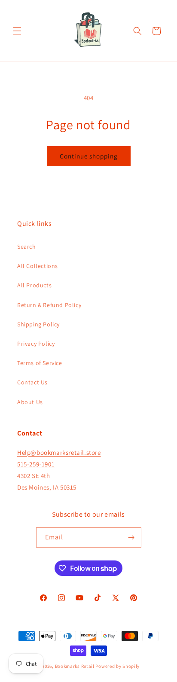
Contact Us (32, 382)
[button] (17, 30)
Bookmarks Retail (75, 666)
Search (26, 246)
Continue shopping (89, 156)
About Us (30, 402)
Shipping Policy (38, 324)
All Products (34, 285)
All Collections (37, 266)
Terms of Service (39, 363)
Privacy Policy (36, 343)
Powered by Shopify (117, 666)
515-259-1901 (36, 464)
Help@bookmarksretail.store (59, 452)
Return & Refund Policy (49, 305)
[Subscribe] (131, 537)
